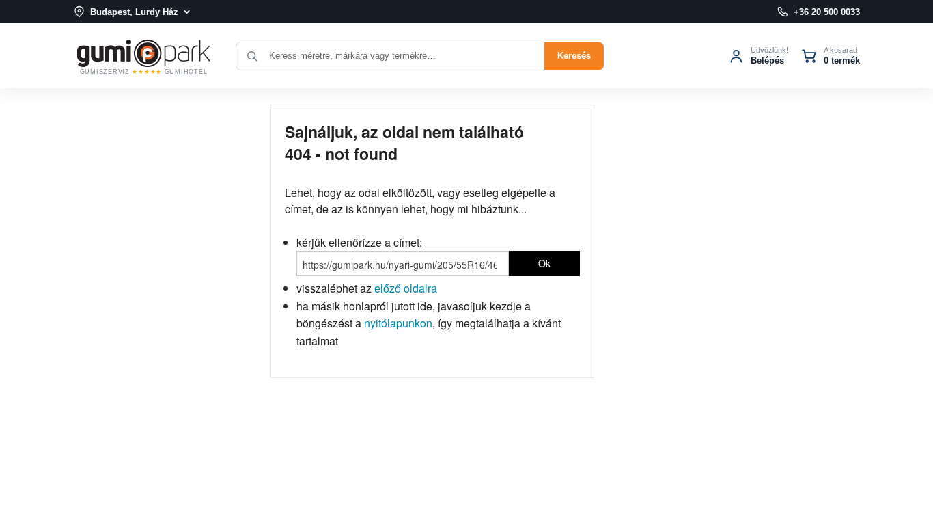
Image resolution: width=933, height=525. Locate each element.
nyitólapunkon (398, 323)
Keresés (574, 56)
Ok (544, 263)
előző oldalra (405, 288)
